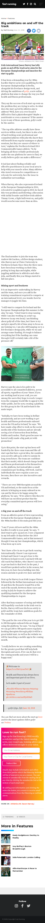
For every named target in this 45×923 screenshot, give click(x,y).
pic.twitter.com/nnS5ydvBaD (19, 697)
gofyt (26, 91)
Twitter (7, 722)
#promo (26, 689)
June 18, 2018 (29, 708)
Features (11, 18)
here (40, 717)
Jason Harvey (28, 804)
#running (10, 691)
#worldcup (21, 691)
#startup (34, 689)
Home (3, 18)
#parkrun (10, 694)
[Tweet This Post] (34, 31)
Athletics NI (15, 804)
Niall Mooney (8, 30)
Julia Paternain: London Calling (26, 857)
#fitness (18, 689)
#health (10, 689)
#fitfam (29, 691)
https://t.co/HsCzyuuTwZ (17, 669)
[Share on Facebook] (29, 31)
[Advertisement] (22, 229)
